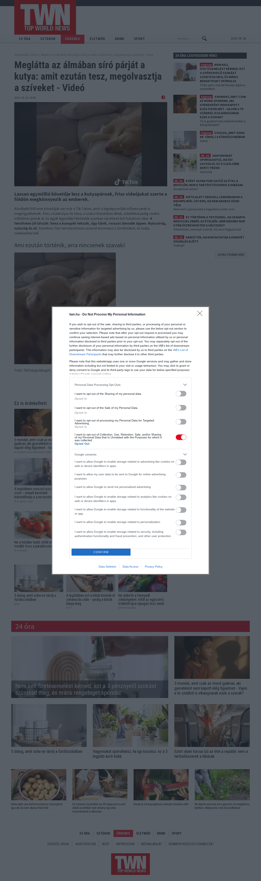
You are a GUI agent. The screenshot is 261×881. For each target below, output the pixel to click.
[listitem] (130, 385)
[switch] (181, 393)
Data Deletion (107, 566)
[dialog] (130, 440)
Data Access (130, 566)
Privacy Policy (154, 566)
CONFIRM (101, 552)
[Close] (201, 315)
